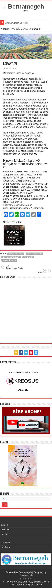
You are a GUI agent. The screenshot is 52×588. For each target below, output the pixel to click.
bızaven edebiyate (16, 254)
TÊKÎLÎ (4, 534)
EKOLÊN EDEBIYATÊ (34, 254)
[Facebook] (21, 352)
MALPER (5, 542)
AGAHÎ (4, 525)
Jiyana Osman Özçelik (16, 22)
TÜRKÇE (5, 546)
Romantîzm (28, 257)
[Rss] (16, 352)
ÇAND (24, 29)
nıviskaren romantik (11, 257)
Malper (6, 29)
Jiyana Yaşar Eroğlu (14, 267)
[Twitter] (26, 352)
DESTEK (5, 529)
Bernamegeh (26, 6)
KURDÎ (15, 29)
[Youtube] (31, 352)
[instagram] (36, 352)
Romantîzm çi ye (9, 260)
